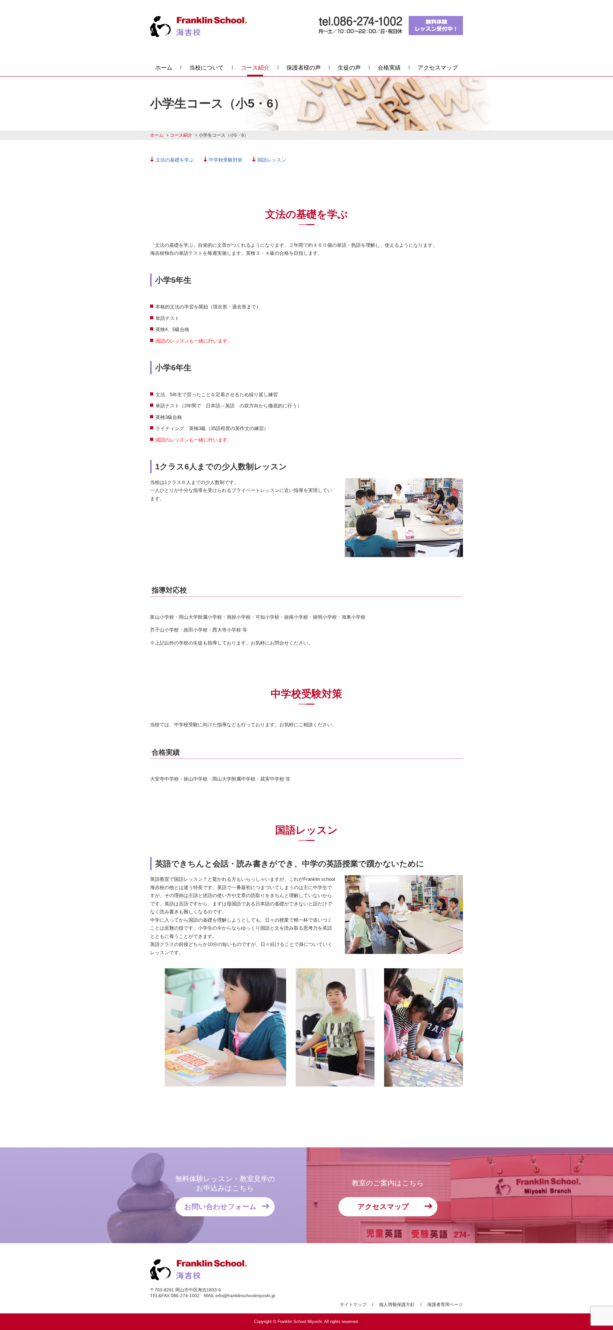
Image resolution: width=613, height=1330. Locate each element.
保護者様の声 (303, 67)
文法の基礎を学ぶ (174, 159)
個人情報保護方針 (397, 1304)
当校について (206, 67)
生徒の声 (349, 67)
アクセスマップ (438, 67)
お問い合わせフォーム (220, 1207)
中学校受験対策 (225, 159)
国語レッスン (271, 159)
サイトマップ (353, 1304)
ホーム (163, 67)
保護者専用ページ (445, 1304)
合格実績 (389, 67)
